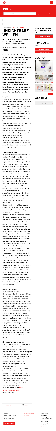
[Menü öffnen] (51, 2)
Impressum (26, 415)
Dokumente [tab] (15, 24)
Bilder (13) (40, 58)
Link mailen (28, 405)
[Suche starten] (37, 13)
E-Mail (42, 426)
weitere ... (50, 93)
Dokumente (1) (41, 98)
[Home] (8, 2)
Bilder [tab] (9, 24)
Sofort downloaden (45, 36)
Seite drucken (9, 405)
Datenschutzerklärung (29, 413)
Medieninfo (44, 102)
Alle (4, 19)
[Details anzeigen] (52, 73)
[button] (50, 13)
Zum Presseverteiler (9, 423)
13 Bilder (13, 27)
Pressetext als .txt (44, 49)
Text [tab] (4, 24)
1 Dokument (21, 27)
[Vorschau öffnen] (44, 66)
